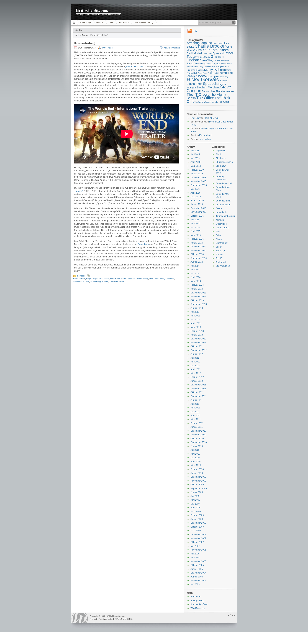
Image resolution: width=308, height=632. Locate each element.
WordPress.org (198, 608)
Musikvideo (221, 224)
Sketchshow (221, 243)
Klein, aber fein (211, 118)
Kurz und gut (205, 135)
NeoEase (103, 619)
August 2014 (197, 262)
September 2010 (199, 442)
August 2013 (197, 308)
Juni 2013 (195, 315)
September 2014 (199, 258)
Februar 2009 (197, 515)
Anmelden (196, 596)
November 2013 (198, 296)
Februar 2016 (197, 200)
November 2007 (198, 538)
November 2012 (198, 342)
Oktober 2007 (197, 542)
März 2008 (196, 530)
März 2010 (196, 465)
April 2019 (196, 162)
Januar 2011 (197, 427)
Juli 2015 (195, 219)
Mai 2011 (195, 411)
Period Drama (222, 227)
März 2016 (196, 196)
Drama (219, 208)
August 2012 (197, 354)
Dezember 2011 (198, 384)
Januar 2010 (197, 473)
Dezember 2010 (198, 431)
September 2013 (199, 304)
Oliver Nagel (85, 22)
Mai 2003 (195, 584)
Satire (218, 235)
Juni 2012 (195, 361)
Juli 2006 (195, 553)
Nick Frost (153, 279)
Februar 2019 (197, 170)
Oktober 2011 (197, 392)
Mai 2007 (195, 546)
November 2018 (198, 181)
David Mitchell (194, 53)
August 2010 (197, 446)
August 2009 (197, 492)
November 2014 (198, 250)
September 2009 (199, 488)
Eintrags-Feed (197, 600)
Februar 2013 (197, 331)
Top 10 (219, 258)
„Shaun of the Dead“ (135, 66)
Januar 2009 (197, 519)
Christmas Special (224, 162)
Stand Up (220, 250)
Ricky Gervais (203, 79)
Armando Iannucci (199, 43)
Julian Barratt (192, 67)
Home (75, 22)
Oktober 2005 (197, 565)
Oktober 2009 (197, 484)
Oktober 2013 (197, 300)
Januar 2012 (197, 381)
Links (111, 22)
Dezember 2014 (198, 246)
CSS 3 (129, 619)
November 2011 (198, 388)
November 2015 (198, 212)
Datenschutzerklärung (143, 22)
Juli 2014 (195, 266)
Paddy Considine (167, 279)
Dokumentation (223, 204)
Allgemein (220, 150)
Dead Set (207, 53)
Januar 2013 (197, 335)
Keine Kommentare (172, 48)
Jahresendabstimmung (227, 216)
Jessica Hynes (213, 63)
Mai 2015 (195, 227)
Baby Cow (217, 43)
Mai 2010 (195, 457)
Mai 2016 (195, 189)
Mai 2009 (195, 504)
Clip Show (221, 166)
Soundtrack (143, 244)
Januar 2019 (197, 173)
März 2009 (196, 511)
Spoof (218, 247)
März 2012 (196, 373)
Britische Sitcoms (92, 10)
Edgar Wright (91, 279)
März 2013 (196, 327)
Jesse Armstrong (196, 63)
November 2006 (198, 550)
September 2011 (199, 396)
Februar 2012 (197, 377)
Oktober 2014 (197, 254)
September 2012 (199, 350)
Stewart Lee (208, 91)
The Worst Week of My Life (206, 102)
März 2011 (196, 419)
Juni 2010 (195, 454)
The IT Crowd (198, 94)
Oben (232, 615)
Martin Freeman (128, 279)
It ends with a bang (84, 43)
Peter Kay (224, 77)
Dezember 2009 (198, 477)
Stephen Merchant (208, 87)
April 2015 (196, 231)
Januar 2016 (197, 204)
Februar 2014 (197, 285)
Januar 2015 (197, 243)
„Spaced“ (78, 191)
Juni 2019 (195, 154)
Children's (220, 158)
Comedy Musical (224, 183)
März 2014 (196, 281)
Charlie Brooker (210, 46)
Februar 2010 (197, 469)
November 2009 (198, 481)
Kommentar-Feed (199, 604)
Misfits (200, 70)
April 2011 (195, 415)
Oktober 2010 (197, 438)
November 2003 (198, 580)
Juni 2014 (195, 269)
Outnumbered (224, 73)
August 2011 (197, 400)
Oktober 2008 (197, 527)
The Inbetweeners (225, 91)
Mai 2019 (195, 158)
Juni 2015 (195, 223)
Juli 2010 (195, 450)
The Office (205, 98)
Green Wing (206, 60)
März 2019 (196, 166)
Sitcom (219, 239)
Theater (219, 254)
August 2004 (197, 576)
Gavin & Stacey (201, 56)
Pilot (218, 231)
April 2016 (196, 193)
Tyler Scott (196, 118)
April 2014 (196, 277)
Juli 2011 (195, 404)
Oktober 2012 (197, 346)
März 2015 (196, 235)
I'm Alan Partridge (221, 60)
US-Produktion (223, 266)
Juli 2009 (195, 496)
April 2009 (196, 507)
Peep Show (196, 76)
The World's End (116, 281)
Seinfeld (223, 80)
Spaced (105, 281)
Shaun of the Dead (81, 281)
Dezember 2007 (198, 534)
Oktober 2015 (197, 216)
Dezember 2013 (198, 292)
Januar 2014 (197, 289)
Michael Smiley (142, 279)
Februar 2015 (197, 239)
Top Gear (223, 101)
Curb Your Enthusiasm (211, 50)
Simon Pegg (95, 281)
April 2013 (196, 323)
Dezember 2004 (198, 573)
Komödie (81, 276)
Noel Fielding (208, 73)
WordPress (79, 618)
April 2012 (196, 369)
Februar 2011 (197, 423)
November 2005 (198, 561)
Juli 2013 (195, 312)
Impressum (124, 22)
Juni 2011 (195, 407)
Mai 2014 (195, 273)
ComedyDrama (223, 200)
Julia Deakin (104, 279)
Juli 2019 (195, 150)
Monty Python (214, 69)
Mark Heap (115, 279)
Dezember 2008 (198, 523)
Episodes (217, 53)
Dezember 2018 (198, 177)
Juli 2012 (195, 358)
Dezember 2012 (198, 338)
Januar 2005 (197, 569)
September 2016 (199, 185)
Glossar (99, 22)
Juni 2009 (195, 500)
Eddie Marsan (79, 279)
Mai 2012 (195, 365)
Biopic (219, 154)
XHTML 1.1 (117, 619)
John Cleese (226, 64)
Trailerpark (221, 262)
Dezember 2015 (198, 208)
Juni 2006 (195, 557)
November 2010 (198, 434)
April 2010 (196, 461)
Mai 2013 (195, 319)
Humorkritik (221, 212)
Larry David (204, 67)
